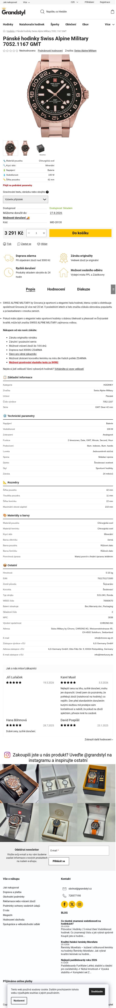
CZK (73, 2)
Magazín (7, 915)
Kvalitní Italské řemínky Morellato (79, 942)
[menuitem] (8, 24)
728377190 (75, 895)
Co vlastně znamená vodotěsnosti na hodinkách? (81, 922)
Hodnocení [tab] (56, 289)
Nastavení (19, 1000)
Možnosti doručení (14, 217)
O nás (6, 910)
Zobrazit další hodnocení (98, 739)
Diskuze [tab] (83, 289)
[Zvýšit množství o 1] (44, 233)
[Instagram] (79, 904)
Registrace (105, 2)
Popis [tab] (30, 289)
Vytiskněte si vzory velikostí (69, 368)
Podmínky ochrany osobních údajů (21, 905)
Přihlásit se (59, 861)
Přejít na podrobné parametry (17, 185)
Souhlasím (97, 991)
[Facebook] (64, 904)
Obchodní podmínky (13, 896)
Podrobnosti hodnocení (50, 50)
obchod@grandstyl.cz (80, 888)
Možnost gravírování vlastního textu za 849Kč (33, 362)
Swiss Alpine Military (85, 50)
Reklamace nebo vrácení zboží (19, 901)
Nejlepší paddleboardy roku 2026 (79, 960)
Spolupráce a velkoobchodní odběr (21, 924)
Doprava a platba (12, 892)
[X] (72, 904)
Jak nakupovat (10, 2)
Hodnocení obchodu (13, 919)
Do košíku (80, 233)
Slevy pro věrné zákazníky (23, 354)
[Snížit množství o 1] (29, 233)
